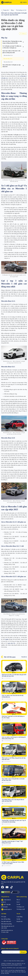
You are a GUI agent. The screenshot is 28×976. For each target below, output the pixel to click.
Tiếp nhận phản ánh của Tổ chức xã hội (7, 927)
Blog (12, 10)
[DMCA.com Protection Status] (5, 892)
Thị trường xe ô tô (21, 10)
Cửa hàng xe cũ (20, 906)
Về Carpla (3, 916)
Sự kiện (18, 919)
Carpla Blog (19, 916)
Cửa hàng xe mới (21, 909)
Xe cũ (18, 902)
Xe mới (18, 904)
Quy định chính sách (6, 921)
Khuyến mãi (19, 921)
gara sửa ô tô (11, 643)
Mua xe (18, 899)
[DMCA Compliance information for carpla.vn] (15, 892)
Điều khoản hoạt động (6, 923)
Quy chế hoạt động (5, 919)
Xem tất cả (24, 656)
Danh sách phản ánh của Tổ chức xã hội (7, 931)
